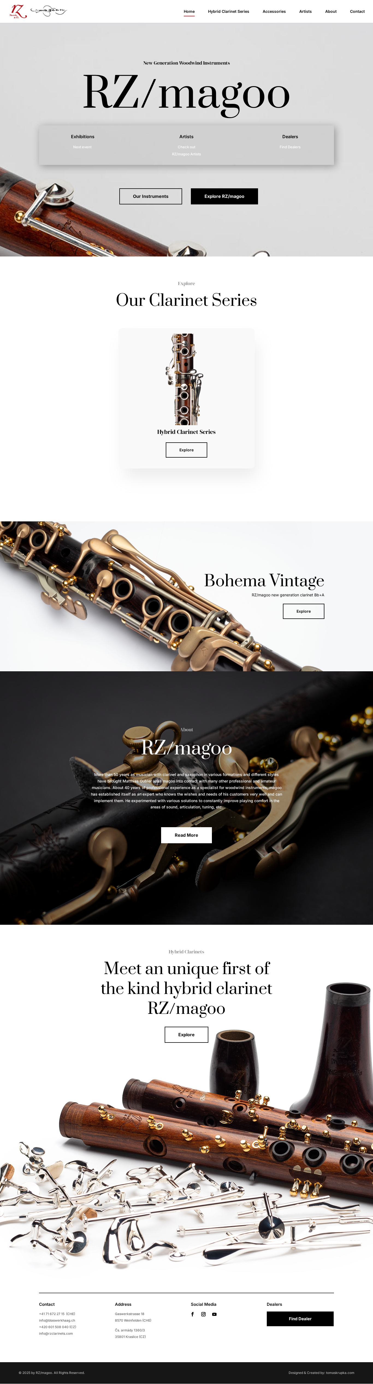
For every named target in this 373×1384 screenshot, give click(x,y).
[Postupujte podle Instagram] (203, 1314)
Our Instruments (150, 196)
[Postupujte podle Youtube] (214, 1314)
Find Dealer (300, 1318)
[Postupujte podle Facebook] (192, 1314)
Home (189, 12)
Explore (186, 450)
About (331, 12)
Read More (186, 835)
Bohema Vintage (264, 581)
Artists (305, 12)
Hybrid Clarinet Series (228, 12)
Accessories (274, 12)
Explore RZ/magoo (224, 196)
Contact (357, 12)
